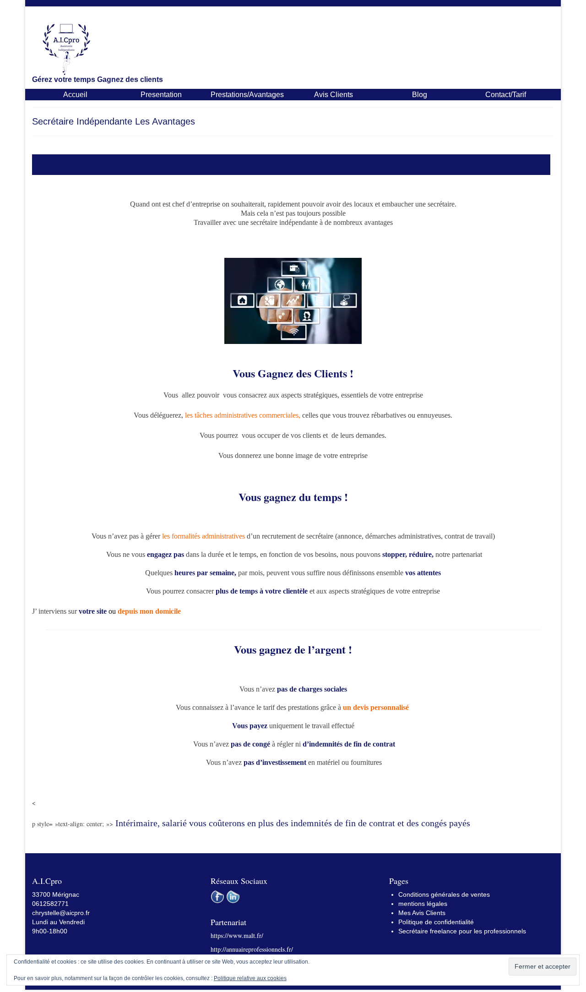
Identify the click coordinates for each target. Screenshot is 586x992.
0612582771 (50, 903)
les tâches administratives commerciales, (242, 415)
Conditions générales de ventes (444, 894)
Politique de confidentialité (436, 922)
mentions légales (422, 903)
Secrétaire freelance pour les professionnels (462, 931)
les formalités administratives (203, 536)
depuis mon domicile (149, 611)
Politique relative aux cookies (250, 978)
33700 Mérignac (55, 894)
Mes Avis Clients (421, 912)
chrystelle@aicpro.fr (61, 912)
